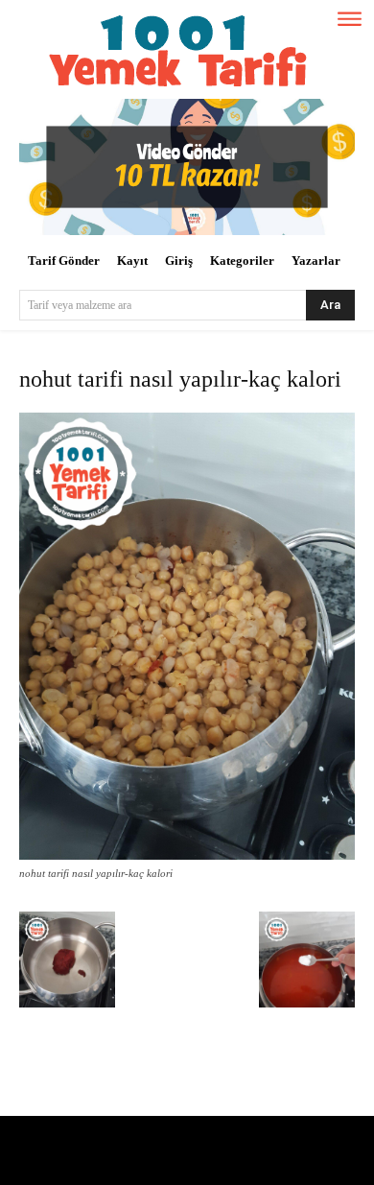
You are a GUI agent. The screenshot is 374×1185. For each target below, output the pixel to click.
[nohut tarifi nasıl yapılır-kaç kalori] (187, 855)
